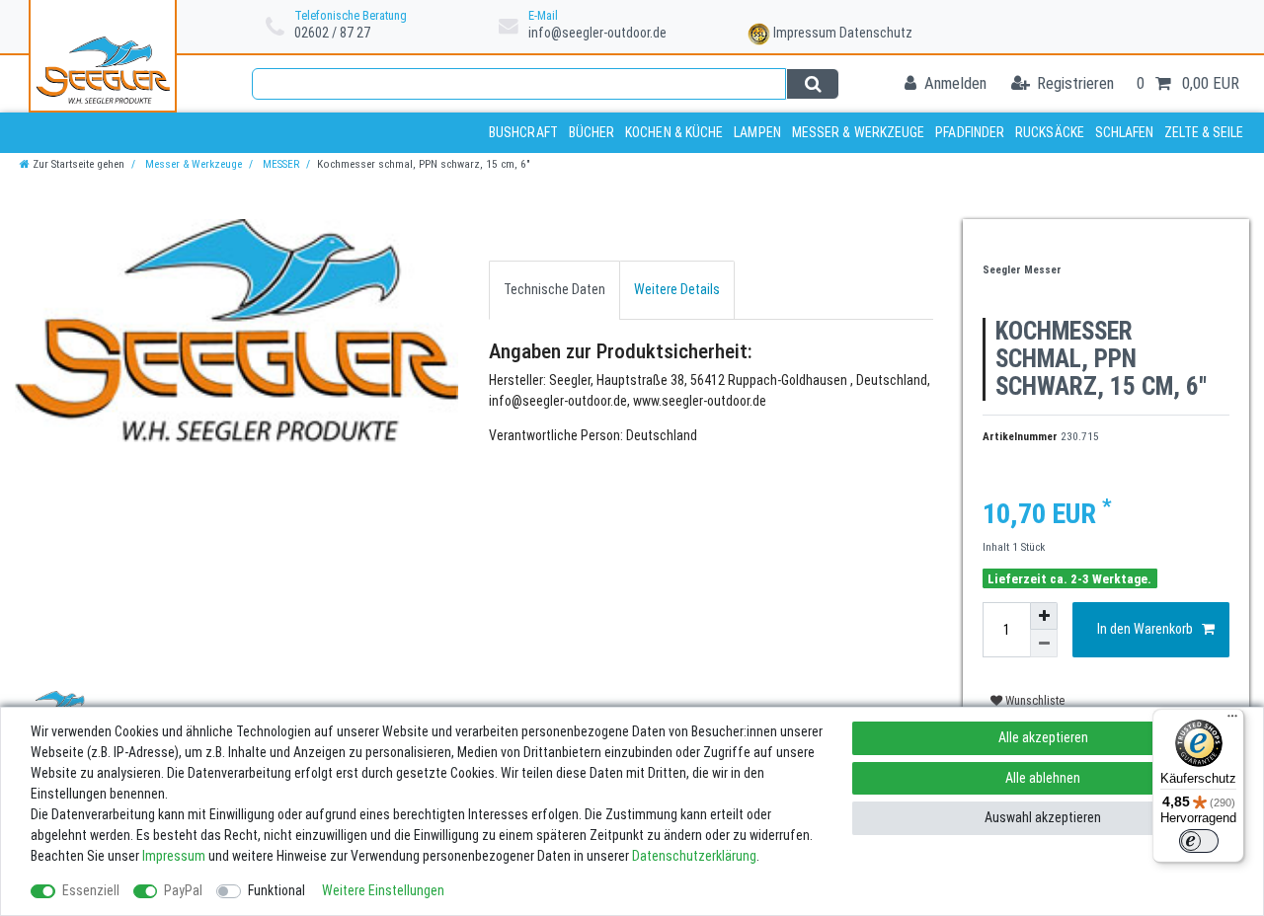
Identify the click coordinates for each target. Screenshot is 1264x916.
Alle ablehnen (1042, 778)
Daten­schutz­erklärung (694, 856)
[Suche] (812, 84)
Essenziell (90, 890)
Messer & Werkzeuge (858, 132)
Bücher (592, 132)
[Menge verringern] (1044, 643)
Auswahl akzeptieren (1043, 817)
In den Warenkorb (1145, 629)
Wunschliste (1033, 701)
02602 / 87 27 (332, 32)
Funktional (276, 890)
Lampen (757, 132)
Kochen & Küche (674, 132)
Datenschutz (875, 32)
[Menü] (1232, 720)
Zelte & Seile (1203, 132)
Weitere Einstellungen (383, 890)
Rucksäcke (1049, 132)
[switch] (1199, 841)
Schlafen (1124, 132)
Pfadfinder (969, 132)
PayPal (183, 890)
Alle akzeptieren (1043, 737)
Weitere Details (677, 289)
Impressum (804, 32)
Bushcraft (523, 132)
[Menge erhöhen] (1044, 616)
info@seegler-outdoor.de (597, 32)
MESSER (279, 164)
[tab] (554, 290)
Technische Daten (554, 289)
